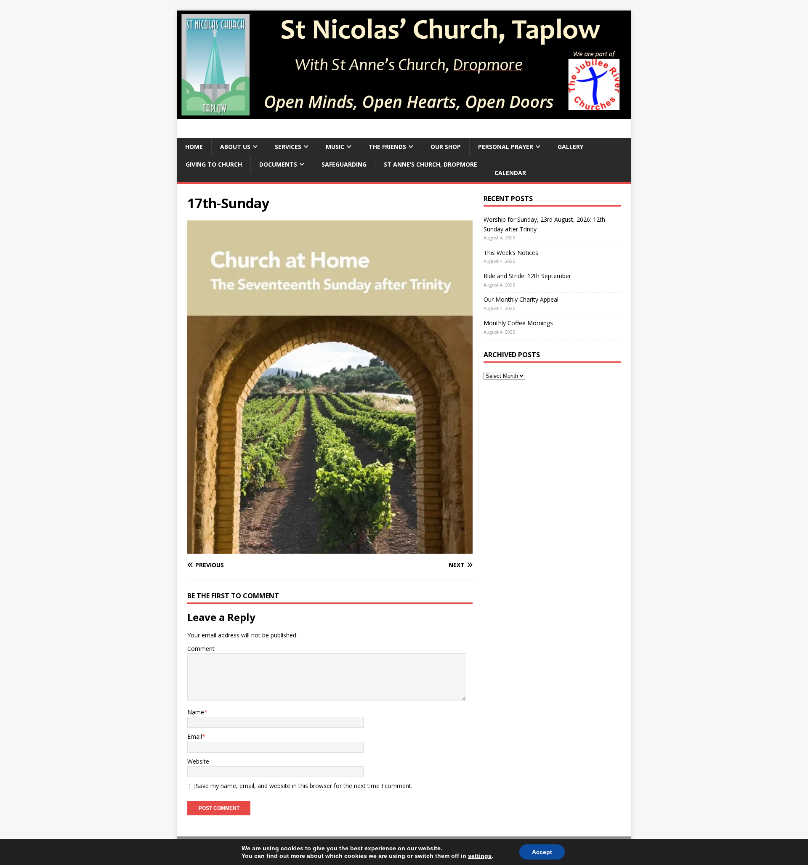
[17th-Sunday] (330, 548)
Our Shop (446, 147)
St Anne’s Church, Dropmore (430, 164)
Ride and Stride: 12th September (527, 276)
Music (335, 147)
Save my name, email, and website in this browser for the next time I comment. (304, 786)
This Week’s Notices (511, 253)
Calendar (510, 173)
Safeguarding (344, 164)
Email (194, 736)
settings (480, 855)
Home (194, 147)
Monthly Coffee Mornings (518, 323)
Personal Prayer (505, 147)
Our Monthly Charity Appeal (521, 299)
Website (198, 761)
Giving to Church (214, 164)
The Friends (387, 147)
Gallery (570, 147)
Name (195, 712)
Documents (278, 164)
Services (288, 147)
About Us (235, 147)
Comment (201, 649)
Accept (542, 852)
